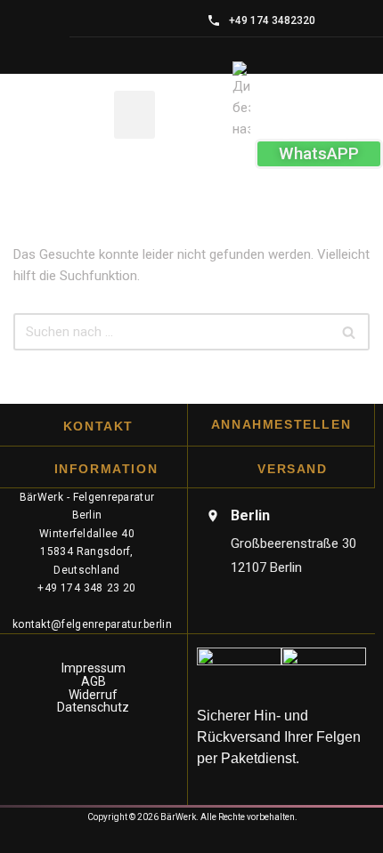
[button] (134, 115)
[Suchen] (350, 331)
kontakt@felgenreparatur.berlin (92, 624)
